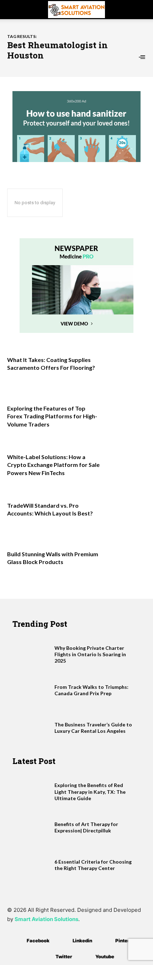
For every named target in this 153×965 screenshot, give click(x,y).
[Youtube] (85, 957)
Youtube (104, 956)
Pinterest (126, 940)
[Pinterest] (105, 941)
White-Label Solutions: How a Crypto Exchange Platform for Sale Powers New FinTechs (53, 464)
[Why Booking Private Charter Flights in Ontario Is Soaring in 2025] (31, 651)
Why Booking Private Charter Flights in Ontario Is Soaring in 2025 (90, 654)
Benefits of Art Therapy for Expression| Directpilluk (86, 827)
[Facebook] (16, 941)
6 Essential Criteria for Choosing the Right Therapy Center (93, 865)
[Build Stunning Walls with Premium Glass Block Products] (125, 564)
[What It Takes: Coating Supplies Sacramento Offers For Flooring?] (125, 369)
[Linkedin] (62, 941)
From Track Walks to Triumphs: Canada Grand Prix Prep (91, 690)
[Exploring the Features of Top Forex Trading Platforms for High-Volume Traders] (125, 418)
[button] (12, 9)
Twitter (64, 956)
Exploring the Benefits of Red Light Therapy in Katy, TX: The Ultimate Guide (90, 791)
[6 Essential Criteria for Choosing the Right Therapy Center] (31, 865)
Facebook (38, 940)
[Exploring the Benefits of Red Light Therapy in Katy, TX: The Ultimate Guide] (31, 788)
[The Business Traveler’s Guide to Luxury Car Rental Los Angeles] (31, 728)
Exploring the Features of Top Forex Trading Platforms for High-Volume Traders (52, 416)
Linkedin (82, 940)
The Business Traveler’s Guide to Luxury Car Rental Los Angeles (93, 727)
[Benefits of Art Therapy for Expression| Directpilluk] (31, 827)
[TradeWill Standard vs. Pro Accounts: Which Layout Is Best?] (125, 515)
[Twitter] (45, 957)
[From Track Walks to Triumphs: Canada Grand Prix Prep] (31, 690)
